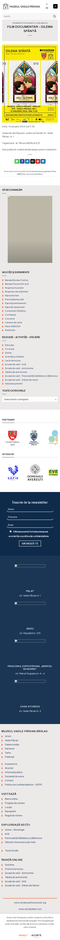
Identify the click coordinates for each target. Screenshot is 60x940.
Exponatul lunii (12, 295)
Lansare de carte (13, 322)
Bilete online (11, 798)
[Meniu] (55, 6)
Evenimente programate (24, 23)
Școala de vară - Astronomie (19, 872)
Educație (9, 345)
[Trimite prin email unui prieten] (32, 161)
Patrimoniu (10, 330)
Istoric (8, 736)
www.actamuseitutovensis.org (30, 902)
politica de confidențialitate (35, 536)
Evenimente (11, 763)
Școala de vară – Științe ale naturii (21, 379)
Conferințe (10, 314)
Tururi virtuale (11, 850)
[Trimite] (54, 16)
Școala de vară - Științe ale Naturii (22, 885)
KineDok (39, 174)
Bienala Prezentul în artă (17, 283)
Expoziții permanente (15, 303)
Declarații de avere (14, 776)
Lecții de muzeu (13, 360)
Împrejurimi (10, 811)
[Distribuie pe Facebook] (22, 161)
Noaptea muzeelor (14, 287)
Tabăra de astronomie (16, 372)
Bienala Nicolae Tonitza (16, 280)
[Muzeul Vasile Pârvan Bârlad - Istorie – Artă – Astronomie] (22, 6)
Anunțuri (9, 767)
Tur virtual (9, 348)
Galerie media (12, 744)
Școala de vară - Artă (15, 881)
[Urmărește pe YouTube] (47, 8)
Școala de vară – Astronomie (19, 368)
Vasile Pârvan (11, 740)
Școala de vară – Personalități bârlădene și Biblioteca (31, 375)
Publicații (9, 756)
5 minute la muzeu (14, 868)
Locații (8, 807)
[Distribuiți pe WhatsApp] (17, 161)
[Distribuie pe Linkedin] (43, 161)
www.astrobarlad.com (30, 908)
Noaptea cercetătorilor (16, 291)
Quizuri (8, 352)
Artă (7, 833)
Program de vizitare (15, 803)
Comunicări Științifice (15, 310)
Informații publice (13, 772)
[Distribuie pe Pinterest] (37, 161)
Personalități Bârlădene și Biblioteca (23, 838)
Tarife (8, 752)
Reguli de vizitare (13, 815)
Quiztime (9, 864)
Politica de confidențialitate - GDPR (23, 784)
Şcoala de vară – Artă (15, 364)
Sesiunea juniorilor (14, 383)
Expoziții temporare (15, 307)
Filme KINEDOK (41, 23)
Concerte (10, 318)
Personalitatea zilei (14, 299)
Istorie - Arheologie (15, 829)
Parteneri (9, 748)
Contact (9, 780)
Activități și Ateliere (14, 356)
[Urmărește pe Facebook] (47, 4)
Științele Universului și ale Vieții (20, 842)
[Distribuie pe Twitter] (27, 161)
